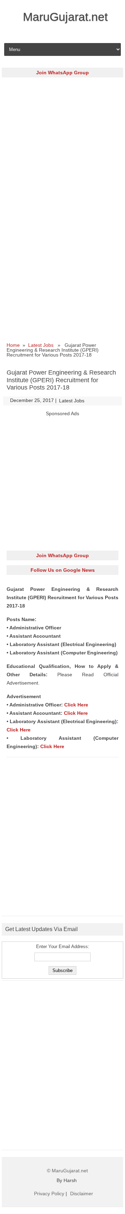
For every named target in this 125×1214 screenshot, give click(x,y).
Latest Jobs (40, 345)
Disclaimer (81, 1193)
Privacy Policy (49, 1193)
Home (13, 345)
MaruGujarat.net (65, 16)
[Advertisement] (62, 144)
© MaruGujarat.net (67, 1170)
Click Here (76, 705)
